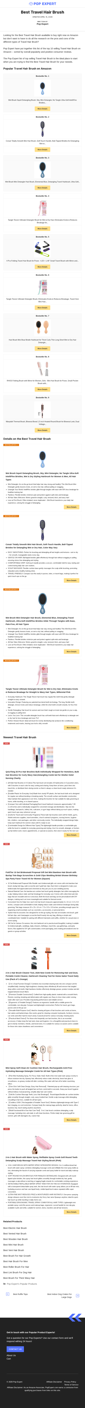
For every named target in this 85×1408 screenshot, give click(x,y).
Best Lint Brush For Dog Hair (17, 1272)
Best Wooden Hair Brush (15, 1239)
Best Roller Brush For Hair (16, 1267)
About (9, 1355)
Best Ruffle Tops (20, 1294)
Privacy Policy (70, 1382)
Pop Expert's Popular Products (22, 1284)
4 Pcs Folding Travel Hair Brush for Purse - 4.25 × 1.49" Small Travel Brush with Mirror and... (42, 261)
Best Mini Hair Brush (13, 1244)
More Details (42, 109)
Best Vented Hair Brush (14, 1233)
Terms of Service (71, 1385)
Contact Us (15, 1349)
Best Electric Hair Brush (15, 1228)
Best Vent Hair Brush (13, 1250)
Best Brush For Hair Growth (17, 1256)
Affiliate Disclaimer (54, 1382)
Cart (9, 1358)
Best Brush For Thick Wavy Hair (19, 1278)
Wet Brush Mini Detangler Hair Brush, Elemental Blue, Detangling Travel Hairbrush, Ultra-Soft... (42, 182)
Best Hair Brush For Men (15, 1261)
